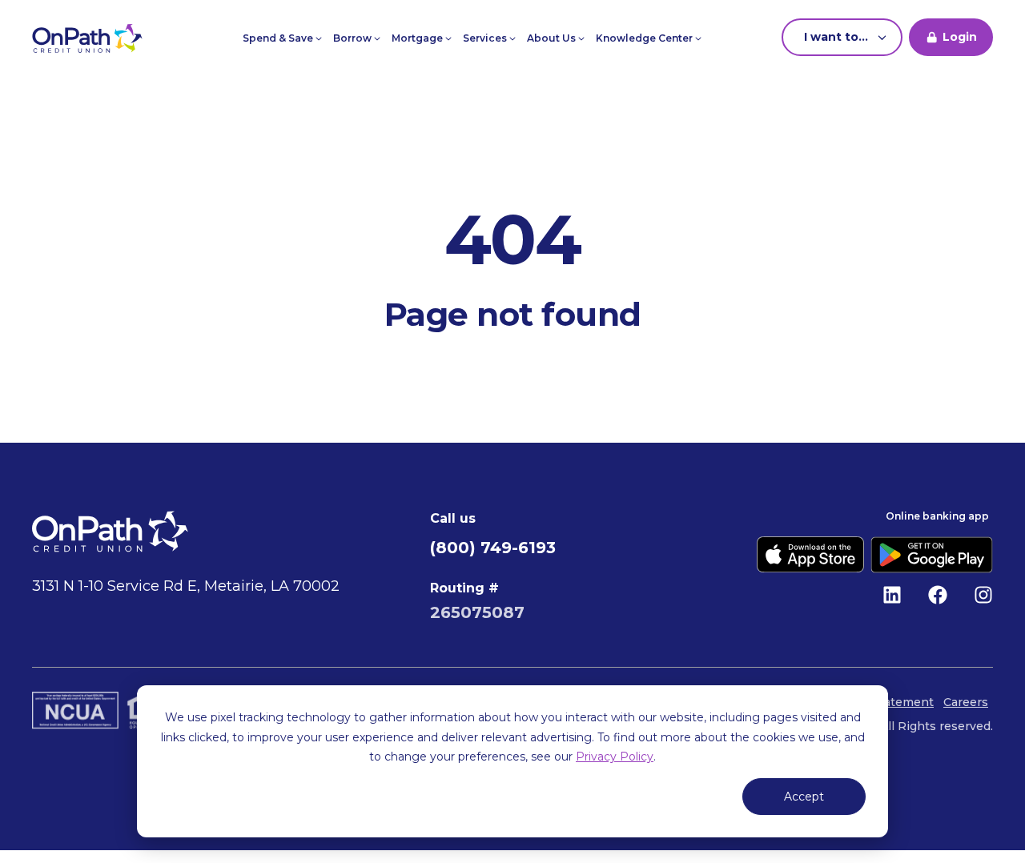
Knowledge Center (645, 38)
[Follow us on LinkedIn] (892, 594)
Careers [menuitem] (965, 702)
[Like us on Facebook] (937, 594)
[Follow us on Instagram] (983, 594)
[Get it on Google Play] (931, 554)
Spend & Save (279, 38)
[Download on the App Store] (810, 554)
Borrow (353, 38)
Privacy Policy (614, 756)
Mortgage (418, 38)
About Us (552, 38)
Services (486, 38)
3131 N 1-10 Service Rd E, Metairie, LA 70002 (186, 586)
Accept (804, 796)
